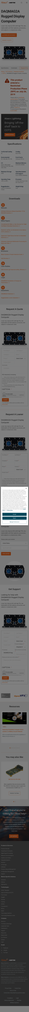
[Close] (26, 488)
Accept (14, 514)
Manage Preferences (14, 521)
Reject (14, 518)
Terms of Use (10, 510)
